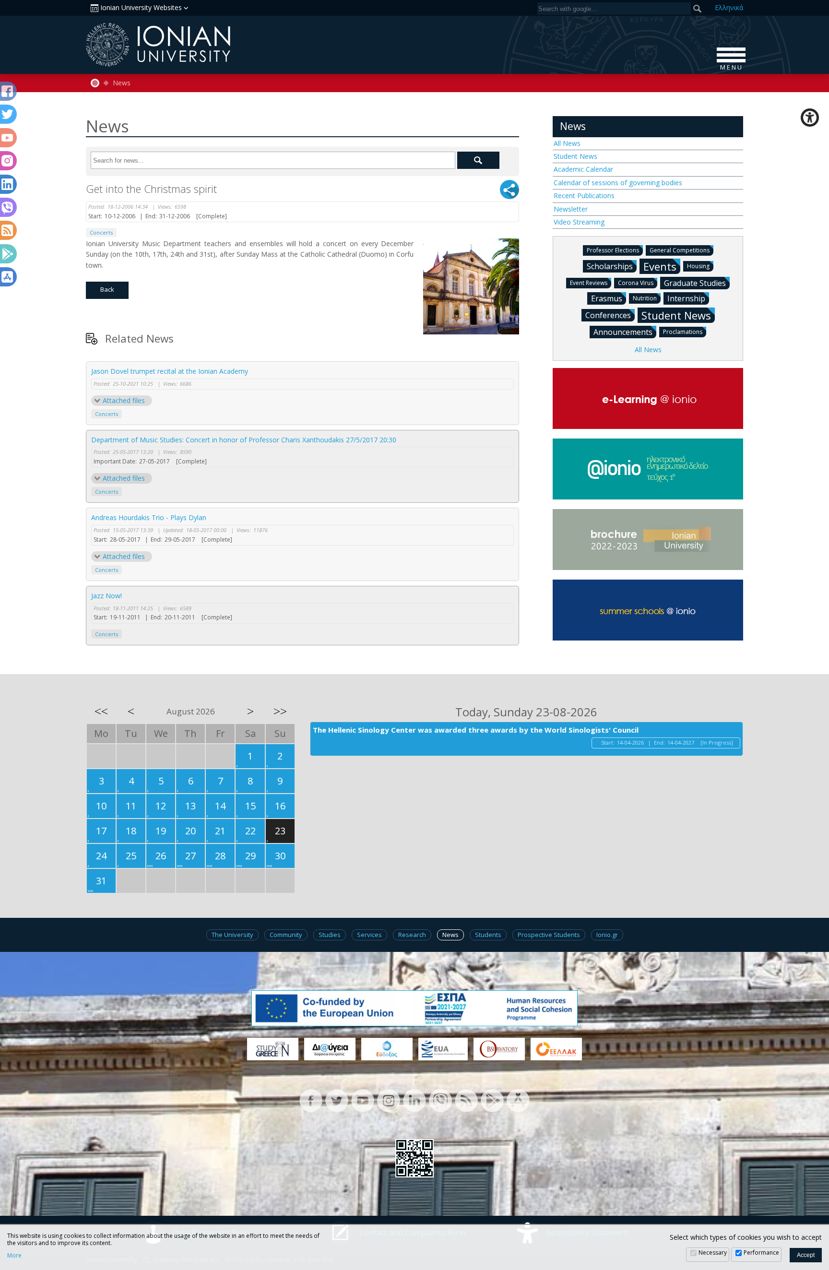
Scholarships (610, 266)
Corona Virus (635, 283)
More (14, 1255)
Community (286, 934)
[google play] (492, 1099)
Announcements (622, 332)
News (121, 83)
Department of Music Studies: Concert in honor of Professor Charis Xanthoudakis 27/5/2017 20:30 (243, 439)
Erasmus (606, 298)
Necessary (713, 1252)
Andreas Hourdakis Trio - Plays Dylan (148, 517)
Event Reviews (588, 283)
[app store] (518, 1099)
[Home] (95, 83)
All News (567, 143)
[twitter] (337, 1099)
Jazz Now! (106, 595)
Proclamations (682, 332)
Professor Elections (613, 250)
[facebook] (311, 1099)
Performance (761, 1252)
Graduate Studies (695, 283)
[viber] (440, 1099)
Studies (330, 934)
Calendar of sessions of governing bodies (618, 182)
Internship (686, 298)
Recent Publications (584, 195)
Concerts (101, 232)
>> (280, 711)
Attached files (124, 400)
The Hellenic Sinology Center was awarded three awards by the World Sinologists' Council (476, 730)
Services (369, 934)
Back (107, 289)
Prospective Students (549, 934)
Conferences (608, 315)
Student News (575, 156)
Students (488, 934)
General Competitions (680, 250)
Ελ (729, 7)
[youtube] (363, 1099)
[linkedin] (414, 1099)
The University (232, 934)
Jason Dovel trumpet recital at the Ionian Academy (169, 371)
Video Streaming (579, 221)
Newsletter (571, 209)
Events (659, 266)
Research (412, 934)
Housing (698, 266)
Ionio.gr (607, 934)
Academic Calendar (583, 169)
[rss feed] (466, 1099)
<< (101, 711)
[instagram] (389, 1099)
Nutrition (645, 298)
